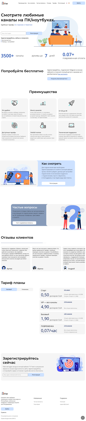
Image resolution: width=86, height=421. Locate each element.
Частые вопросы (41, 3)
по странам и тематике (23, 25)
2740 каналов (68, 302)
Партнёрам (37, 404)
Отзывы (49, 3)
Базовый (9, 289)
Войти (79, 3)
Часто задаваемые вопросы (24, 223)
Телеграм (62, 401)
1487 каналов (68, 314)
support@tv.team (64, 404)
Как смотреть (31, 3)
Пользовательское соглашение (9, 416)
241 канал (67, 290)
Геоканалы (25, 289)
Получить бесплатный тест (59, 79)
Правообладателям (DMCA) (8, 418)
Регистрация (61, 3)
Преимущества (22, 3)
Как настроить (62, 74)
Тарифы (54, 3)
